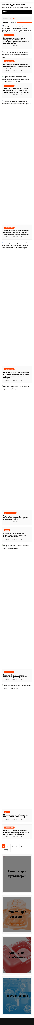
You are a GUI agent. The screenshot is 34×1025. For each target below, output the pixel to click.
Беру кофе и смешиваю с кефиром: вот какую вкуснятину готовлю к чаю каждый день (16, 66)
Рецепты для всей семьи (14, 4)
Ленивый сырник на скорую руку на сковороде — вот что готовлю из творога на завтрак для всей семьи (16, 232)
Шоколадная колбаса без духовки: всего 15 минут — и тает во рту (15, 816)
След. (6, 850)
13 (21, 846)
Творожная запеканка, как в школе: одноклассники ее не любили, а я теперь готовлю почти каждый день (16, 90)
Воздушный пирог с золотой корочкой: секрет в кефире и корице (16, 676)
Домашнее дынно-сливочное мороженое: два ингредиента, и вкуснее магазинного (14, 535)
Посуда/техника (17, 996)
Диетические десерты (10, 513)
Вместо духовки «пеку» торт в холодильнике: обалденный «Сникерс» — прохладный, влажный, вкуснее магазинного (16, 40)
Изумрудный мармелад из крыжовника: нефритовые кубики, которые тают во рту (15, 517)
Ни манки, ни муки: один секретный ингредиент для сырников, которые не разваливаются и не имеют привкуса (16, 375)
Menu (6, 12)
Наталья (7, 46)
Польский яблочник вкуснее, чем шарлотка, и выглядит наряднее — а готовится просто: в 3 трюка (16, 832)
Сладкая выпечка (9, 35)
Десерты (7, 530)
